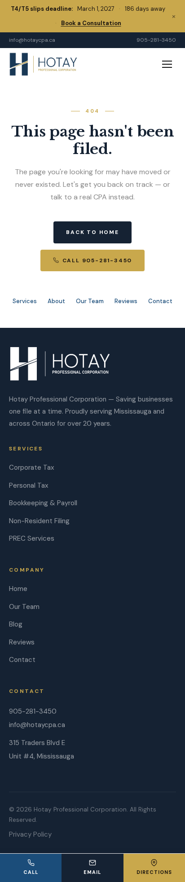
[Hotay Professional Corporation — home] (43, 64)
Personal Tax (28, 485)
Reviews (126, 301)
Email (92, 872)
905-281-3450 (156, 40)
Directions (154, 872)
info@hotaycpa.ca (32, 40)
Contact (160, 301)
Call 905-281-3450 (97, 260)
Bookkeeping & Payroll (43, 502)
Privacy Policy (30, 834)
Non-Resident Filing (39, 520)
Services (25, 301)
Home (18, 588)
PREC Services (31, 538)
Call (30, 872)
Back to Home (92, 232)
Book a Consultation (91, 23)
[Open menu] (167, 64)
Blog (15, 624)
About (56, 301)
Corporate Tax (31, 467)
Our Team (90, 301)
